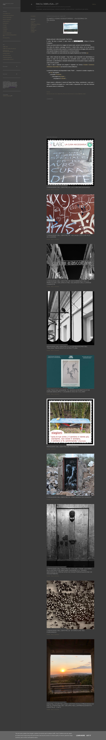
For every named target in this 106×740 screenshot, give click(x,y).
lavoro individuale (48, 9)
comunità (33, 21)
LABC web (5, 46)
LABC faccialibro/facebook (9, 48)
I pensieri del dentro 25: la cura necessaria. (68, 187)
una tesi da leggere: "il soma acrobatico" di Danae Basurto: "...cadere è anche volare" (68, 391)
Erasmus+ (33, 27)
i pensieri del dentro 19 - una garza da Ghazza (69, 497)
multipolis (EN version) (8, 59)
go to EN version (7, 55)
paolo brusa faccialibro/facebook (8, 51)
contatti (5, 30)
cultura (32, 22)
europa (32, 28)
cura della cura (79, 9)
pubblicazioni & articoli (8, 15)
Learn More (80, 735)
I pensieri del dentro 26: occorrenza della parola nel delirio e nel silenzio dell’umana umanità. (69, 282)
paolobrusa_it (47, 4)
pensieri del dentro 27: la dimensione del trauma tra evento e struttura (67, 347)
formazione (5, 23)
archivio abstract (7, 32)
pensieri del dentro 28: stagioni (63, 446)
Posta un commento (55, 189)
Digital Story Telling (35, 24)
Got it (88, 735)
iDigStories (33, 30)
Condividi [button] (33, 16)
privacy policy (6, 37)
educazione (33, 25)
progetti (33, 31)
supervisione (70, 9)
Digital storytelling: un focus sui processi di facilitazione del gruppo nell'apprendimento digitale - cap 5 (70, 705)
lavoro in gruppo (60, 9)
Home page (39, 9)
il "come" (4, 25)
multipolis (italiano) (7, 57)
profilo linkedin (6, 53)
